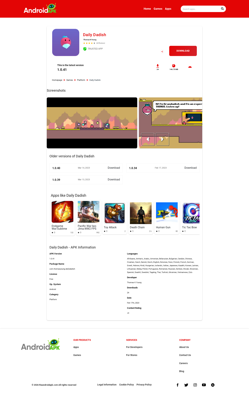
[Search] (222, 9)
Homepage (57, 80)
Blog (181, 371)
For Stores (131, 355)
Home (147, 8)
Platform (81, 80)
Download (183, 50)
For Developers (134, 347)
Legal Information (107, 384)
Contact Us (185, 355)
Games (158, 8)
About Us (184, 347)
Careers (183, 363)
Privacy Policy (144, 384)
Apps (168, 8)
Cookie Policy (126, 384)
